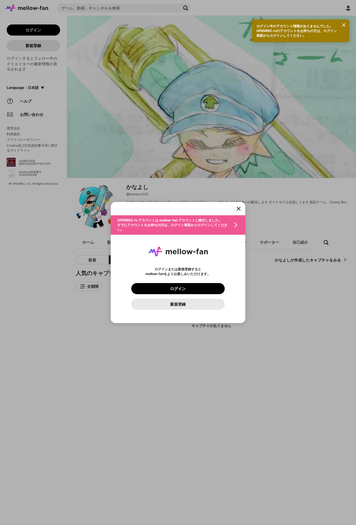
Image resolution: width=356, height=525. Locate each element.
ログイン (178, 288)
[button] (178, 225)
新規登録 (178, 304)
